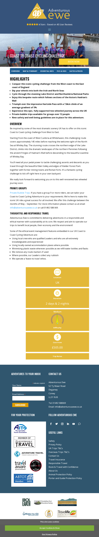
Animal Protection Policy (60, 474)
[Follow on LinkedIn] (68, 424)
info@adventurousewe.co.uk (68, 406)
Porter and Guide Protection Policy (65, 478)
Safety (52, 441)
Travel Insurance (57, 459)
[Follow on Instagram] (62, 424)
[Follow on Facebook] (51, 424)
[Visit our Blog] (79, 424)
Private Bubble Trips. (20, 192)
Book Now (73, 61)
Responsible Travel (58, 463)
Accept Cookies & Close (50, 528)
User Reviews (64, 24)
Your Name (16, 385)
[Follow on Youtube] (73, 424)
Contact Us (54, 455)
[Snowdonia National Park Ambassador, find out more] (49, 518)
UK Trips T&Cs (56, 448)
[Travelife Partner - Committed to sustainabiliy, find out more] (67, 518)
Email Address (18, 394)
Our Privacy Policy (49, 534)
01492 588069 (59, 403)
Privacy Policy (55, 444)
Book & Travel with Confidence (63, 467)
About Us (53, 470)
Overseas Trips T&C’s (59, 452)
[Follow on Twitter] (56, 424)
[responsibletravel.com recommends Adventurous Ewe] (24, 446)
